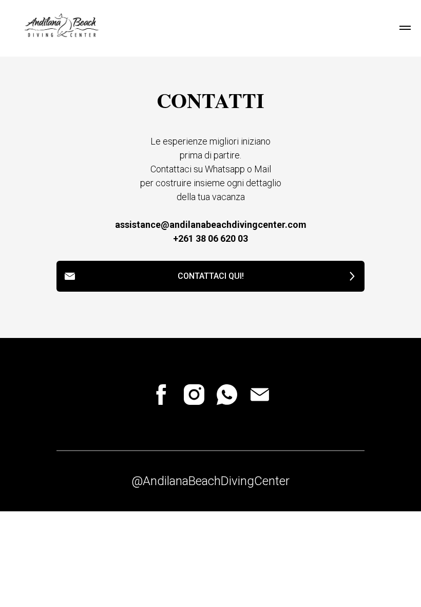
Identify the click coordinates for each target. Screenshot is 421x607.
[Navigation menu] (405, 28)
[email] (260, 394)
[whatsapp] (227, 394)
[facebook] (161, 394)
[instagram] (194, 394)
